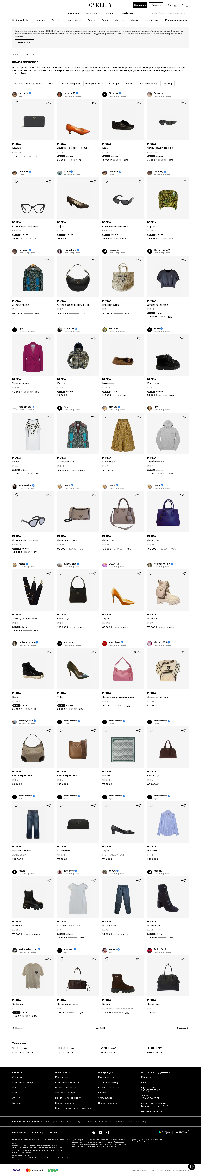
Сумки (134, 20)
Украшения (151, 20)
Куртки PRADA (64, 1052)
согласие (145, 33)
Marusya (68, 642)
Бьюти (91, 20)
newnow (23, 93)
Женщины (73, 13)
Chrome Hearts (66, 1121)
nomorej (158, 171)
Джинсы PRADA (154, 1052)
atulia (67, 171)
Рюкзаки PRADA (65, 1047)
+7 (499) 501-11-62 (150, 1098)
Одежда (119, 20)
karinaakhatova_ (28, 949)
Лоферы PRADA (153, 1047)
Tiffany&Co (79, 1121)
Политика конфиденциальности (174, 1170)
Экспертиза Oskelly (108, 1082)
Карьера (16, 1103)
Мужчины (91, 13)
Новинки (40, 20)
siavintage (114, 642)
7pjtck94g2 (160, 949)
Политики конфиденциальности (72, 33)
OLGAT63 (114, 564)
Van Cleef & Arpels (49, 1121)
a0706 (112, 871)
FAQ (143, 1082)
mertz (67, 485)
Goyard (97, 1121)
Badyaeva (159, 93)
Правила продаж (139, 1170)
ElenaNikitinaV (162, 250)
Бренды (55, 20)
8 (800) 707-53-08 (150, 1090)
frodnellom (70, 250)
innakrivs (69, 871)
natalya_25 (69, 93)
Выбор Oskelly (20, 20)
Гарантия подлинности (67, 1082)
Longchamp (146, 1121)
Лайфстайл (127, 13)
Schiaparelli (134, 1121)
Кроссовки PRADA (22, 1052)
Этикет (16, 1098)
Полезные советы (64, 1103)
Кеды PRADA (107, 1052)
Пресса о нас (19, 1087)
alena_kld (114, 328)
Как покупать (62, 1077)
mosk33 (158, 871)
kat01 (157, 328)
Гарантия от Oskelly (22, 1082)
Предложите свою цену (68, 1098)
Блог (14, 1092)
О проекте (17, 1077)
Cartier (89, 1121)
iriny (156, 407)
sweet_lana (70, 564)
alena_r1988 (160, 642)
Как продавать (106, 1077)
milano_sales (26, 720)
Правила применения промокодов (73, 1108)
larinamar (69, 328)
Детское (109, 13)
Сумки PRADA (20, 1047)
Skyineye (113, 93)
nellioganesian (162, 564)
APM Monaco (122, 1121)
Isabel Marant (108, 1121)
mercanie (114, 250)
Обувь (105, 20)
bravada (113, 407)
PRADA (16, 144)
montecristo (70, 720)
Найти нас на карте (151, 1111)
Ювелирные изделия (176, 20)
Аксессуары (74, 20)
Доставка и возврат (65, 1092)
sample (113, 949)
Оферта (152, 1170)
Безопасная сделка (65, 1087)
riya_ (21, 328)
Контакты (146, 1077)
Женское (17, 54)
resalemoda (25, 407)
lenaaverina (25, 485)
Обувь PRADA (108, 1047)
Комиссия (103, 1092)
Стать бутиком (105, 1098)
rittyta (22, 871)
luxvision (68, 949)
